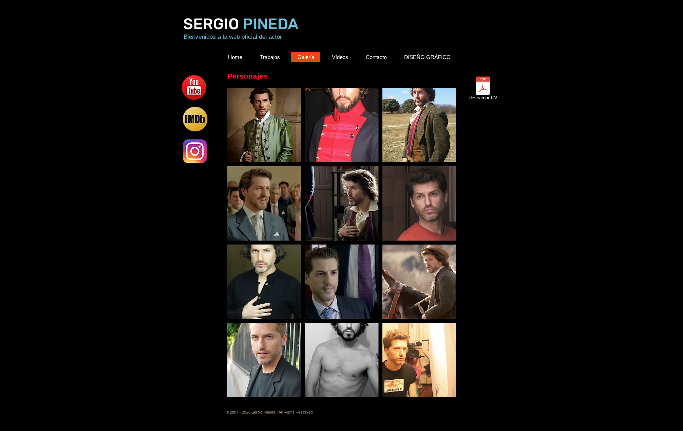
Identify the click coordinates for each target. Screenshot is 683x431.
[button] (264, 125)
